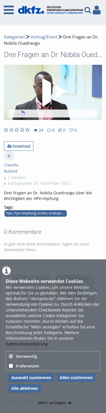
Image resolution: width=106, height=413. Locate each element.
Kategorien (14, 37)
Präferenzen (27, 366)
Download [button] (21, 146)
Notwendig (26, 356)
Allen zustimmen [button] (76, 377)
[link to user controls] (96, 10)
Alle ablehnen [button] (24, 388)
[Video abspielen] (53, 92)
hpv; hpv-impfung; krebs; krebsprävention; (36, 213)
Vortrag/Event (44, 37)
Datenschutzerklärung (27, 344)
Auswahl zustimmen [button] (31, 377)
